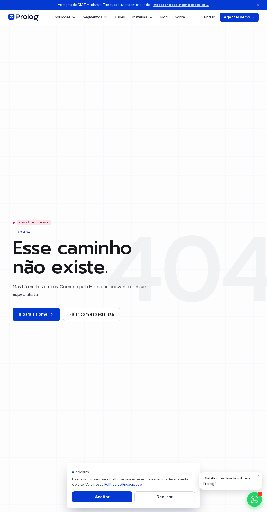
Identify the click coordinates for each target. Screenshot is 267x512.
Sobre (180, 17)
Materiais (140, 17)
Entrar (209, 17)
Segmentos (92, 17)
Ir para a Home (33, 314)
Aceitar (102, 496)
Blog (164, 17)
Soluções (62, 17)
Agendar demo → (239, 17)
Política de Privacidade (123, 484)
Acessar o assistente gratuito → (181, 5)
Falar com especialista (92, 314)
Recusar (165, 496)
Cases (120, 17)
